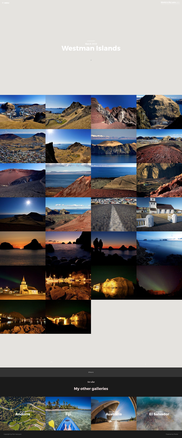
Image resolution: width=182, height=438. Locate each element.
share (91, 372)
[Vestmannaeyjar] (23, 112)
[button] (51, 361)
